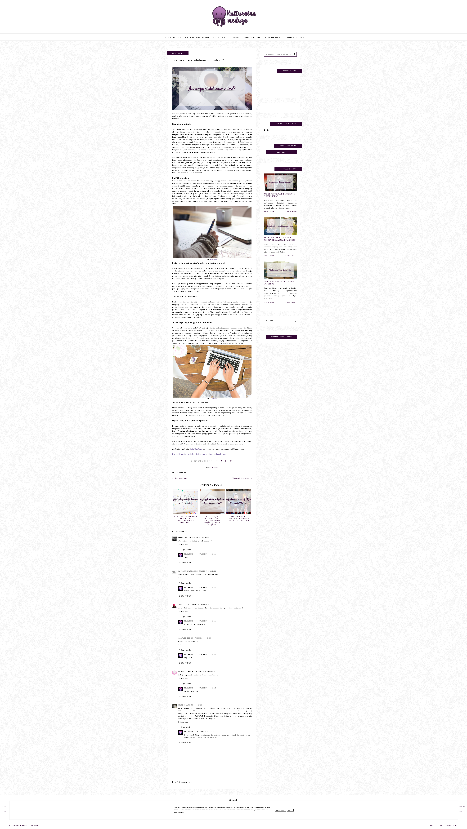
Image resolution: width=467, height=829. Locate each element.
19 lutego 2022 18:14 (206, 731)
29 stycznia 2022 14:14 (206, 571)
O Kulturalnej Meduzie (197, 37)
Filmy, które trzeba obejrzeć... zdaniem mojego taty (212, 518)
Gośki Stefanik (195, 449)
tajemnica (459, 812)
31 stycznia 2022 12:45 (206, 688)
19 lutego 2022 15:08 (193, 705)
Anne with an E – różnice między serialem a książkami (279, 239)
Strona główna (173, 37)
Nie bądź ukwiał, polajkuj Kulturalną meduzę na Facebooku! (199, 454)
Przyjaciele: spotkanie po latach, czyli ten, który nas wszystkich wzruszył (238, 519)
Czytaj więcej (269, 212)
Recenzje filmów (295, 37)
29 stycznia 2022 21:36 (201, 638)
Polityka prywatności (281, 337)
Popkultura (219, 37)
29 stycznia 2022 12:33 (199, 537)
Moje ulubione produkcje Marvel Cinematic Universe (185, 518)
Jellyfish (188, 554)
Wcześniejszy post (241, 478)
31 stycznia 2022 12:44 (206, 554)
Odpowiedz (183, 544)
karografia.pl (451, 825)
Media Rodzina (459, 806)
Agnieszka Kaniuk (186, 671)
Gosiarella (183, 604)
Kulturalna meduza (31, 825)
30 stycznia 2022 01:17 (205, 671)
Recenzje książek (252, 37)
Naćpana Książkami (187, 571)
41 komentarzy (291, 256)
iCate (180, 705)
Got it (290, 810)
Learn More (280, 810)
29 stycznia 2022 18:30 (200, 604)
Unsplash (213, 259)
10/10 (4, 806)
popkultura (181, 472)
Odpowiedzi (186, 549)
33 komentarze (291, 212)
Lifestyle (235, 37)
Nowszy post (180, 478)
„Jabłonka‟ (281, 152)
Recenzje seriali (274, 37)
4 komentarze (291, 302)
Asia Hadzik (183, 537)
